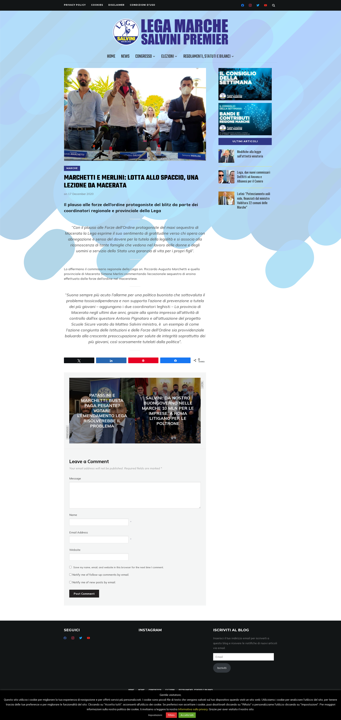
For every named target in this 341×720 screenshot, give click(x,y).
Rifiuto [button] (171, 715)
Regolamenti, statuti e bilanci (207, 56)
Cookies (97, 5)
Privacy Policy (75, 5)
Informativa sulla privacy (193, 709)
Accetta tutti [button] (187, 715)
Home (111, 56)
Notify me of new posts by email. (94, 582)
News (125, 56)
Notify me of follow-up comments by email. (100, 574)
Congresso (143, 56)
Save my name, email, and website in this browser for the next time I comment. (118, 567)
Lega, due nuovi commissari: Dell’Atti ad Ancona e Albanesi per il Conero (253, 176)
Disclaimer (116, 5)
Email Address (78, 532)
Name (73, 515)
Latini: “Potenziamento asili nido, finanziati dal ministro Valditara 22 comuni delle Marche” (253, 200)
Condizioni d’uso (142, 5)
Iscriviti (221, 668)
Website (74, 550)
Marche (72, 168)
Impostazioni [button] (155, 715)
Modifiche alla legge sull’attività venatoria (250, 153)
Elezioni (167, 56)
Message (75, 478)
